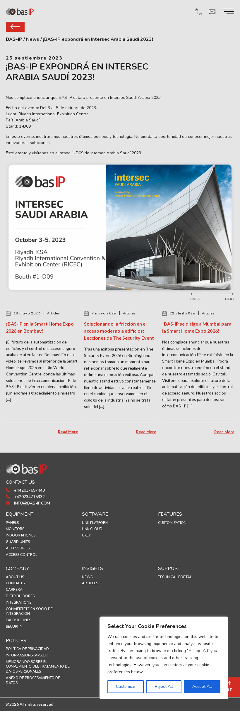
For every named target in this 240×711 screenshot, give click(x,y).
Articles (90, 583)
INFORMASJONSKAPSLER (27, 655)
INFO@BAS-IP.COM (31, 503)
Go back (15, 27)
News (87, 577)
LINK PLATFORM (95, 522)
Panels (12, 522)
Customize (125, 686)
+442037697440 (29, 490)
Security (14, 626)
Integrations (18, 602)
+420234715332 (29, 497)
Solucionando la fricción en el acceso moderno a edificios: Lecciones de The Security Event (119, 331)
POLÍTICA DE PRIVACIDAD (27, 648)
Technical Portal (175, 577)
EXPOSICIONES (18, 620)
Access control (21, 554)
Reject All (164, 686)
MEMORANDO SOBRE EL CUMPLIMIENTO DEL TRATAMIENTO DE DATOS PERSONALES (38, 666)
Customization (172, 522)
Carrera (14, 589)
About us (15, 577)
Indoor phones (20, 535)
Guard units (18, 541)
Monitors (15, 529)
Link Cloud (92, 529)
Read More (68, 431)
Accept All (202, 686)
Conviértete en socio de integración (29, 611)
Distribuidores (20, 596)
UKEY (86, 535)
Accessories (18, 548)
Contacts (15, 583)
